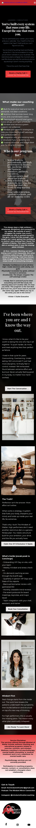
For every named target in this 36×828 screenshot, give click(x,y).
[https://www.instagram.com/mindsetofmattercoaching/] (18, 824)
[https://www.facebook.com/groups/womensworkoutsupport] (6, 824)
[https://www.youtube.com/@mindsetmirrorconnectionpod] (29, 824)
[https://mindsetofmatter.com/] (14, 3)
